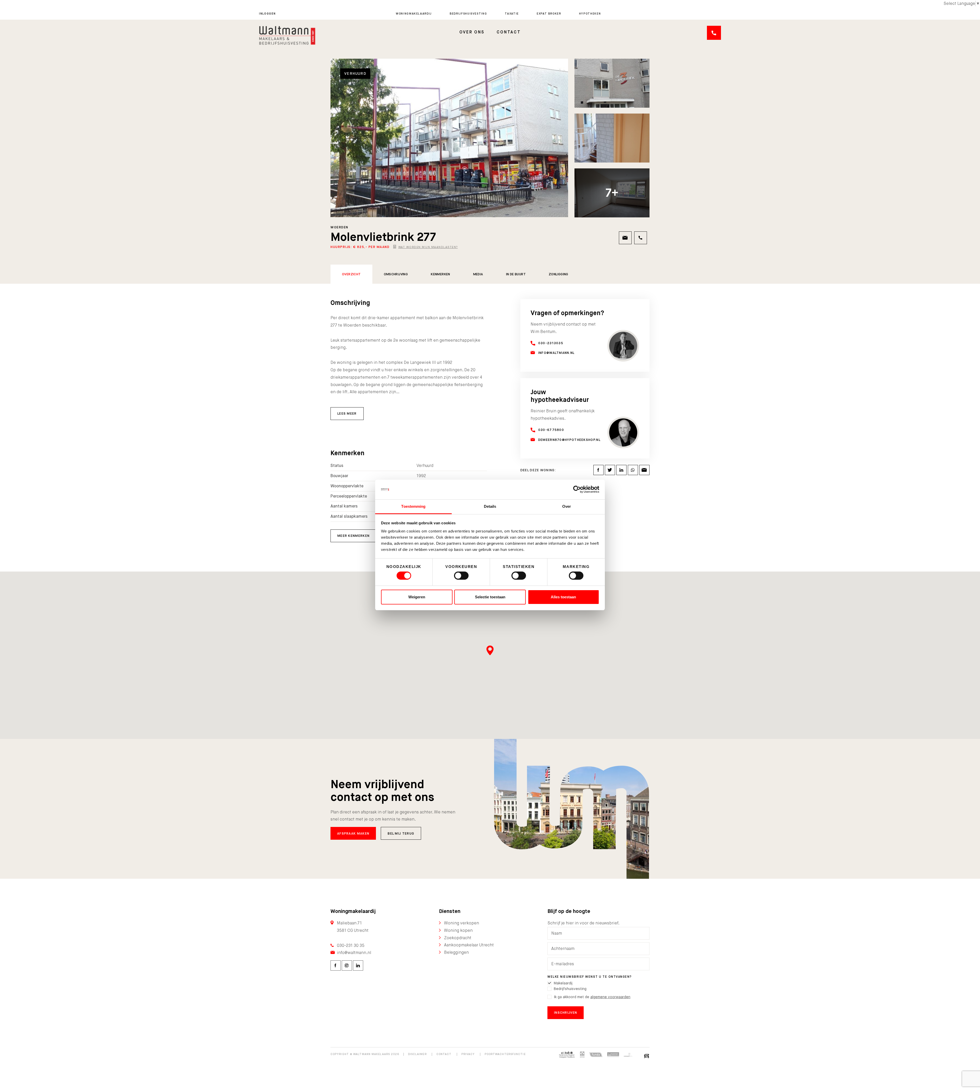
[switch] (461, 576)
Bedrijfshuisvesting (468, 13)
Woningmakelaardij (414, 13)
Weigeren (416, 597)
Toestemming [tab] (413, 506)
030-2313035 (550, 343)
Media (478, 274)
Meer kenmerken (353, 536)
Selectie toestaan (490, 597)
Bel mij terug (401, 833)
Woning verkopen (461, 923)
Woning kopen (458, 930)
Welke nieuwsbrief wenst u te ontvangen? (589, 977)
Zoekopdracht (457, 937)
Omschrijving (396, 274)
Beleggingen (456, 952)
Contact (509, 32)
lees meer (347, 413)
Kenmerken (440, 274)
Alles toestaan (563, 597)
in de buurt (516, 274)
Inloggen (267, 13)
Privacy (468, 1054)
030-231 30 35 (350, 945)
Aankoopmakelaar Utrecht (469, 945)
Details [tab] (490, 506)
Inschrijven (565, 1012)
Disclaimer (417, 1054)
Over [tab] (566, 506)
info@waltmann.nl (556, 353)
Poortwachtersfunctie (505, 1054)
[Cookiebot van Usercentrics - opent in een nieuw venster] (577, 489)
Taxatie (512, 13)
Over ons (472, 32)
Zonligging (558, 274)
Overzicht (351, 274)
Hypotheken (590, 13)
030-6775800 (551, 430)
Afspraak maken (353, 833)
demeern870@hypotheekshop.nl (569, 440)
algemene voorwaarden (610, 997)
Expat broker (549, 13)
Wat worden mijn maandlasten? (428, 247)
